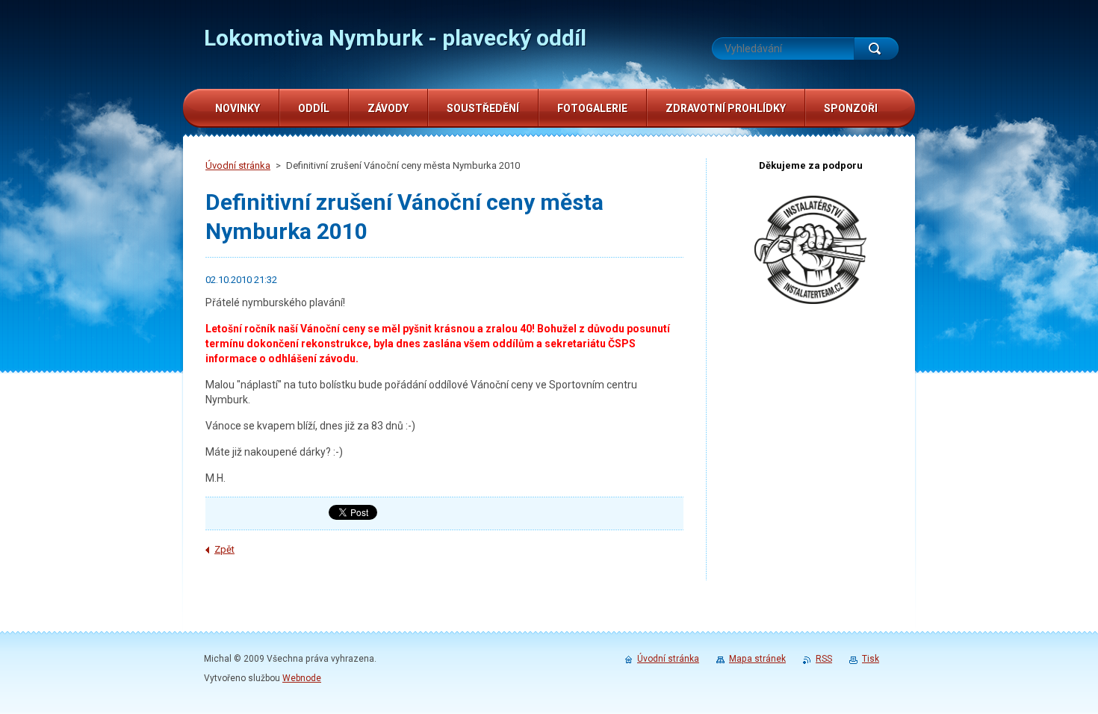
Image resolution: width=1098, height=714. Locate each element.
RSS (824, 659)
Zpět (224, 549)
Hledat (876, 48)
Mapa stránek (757, 659)
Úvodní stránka (237, 165)
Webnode (301, 678)
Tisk (870, 659)
